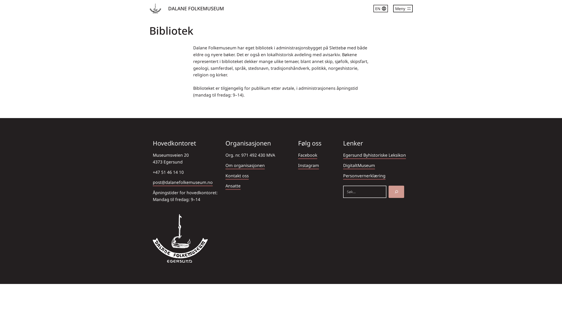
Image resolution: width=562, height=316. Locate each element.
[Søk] (396, 192)
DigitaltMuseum (359, 165)
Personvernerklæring (364, 176)
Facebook (307, 155)
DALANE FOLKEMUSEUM (196, 8)
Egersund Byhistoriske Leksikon (374, 155)
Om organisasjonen (245, 165)
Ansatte (233, 186)
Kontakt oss (237, 176)
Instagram (308, 165)
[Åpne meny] (403, 8)
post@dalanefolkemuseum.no (183, 182)
